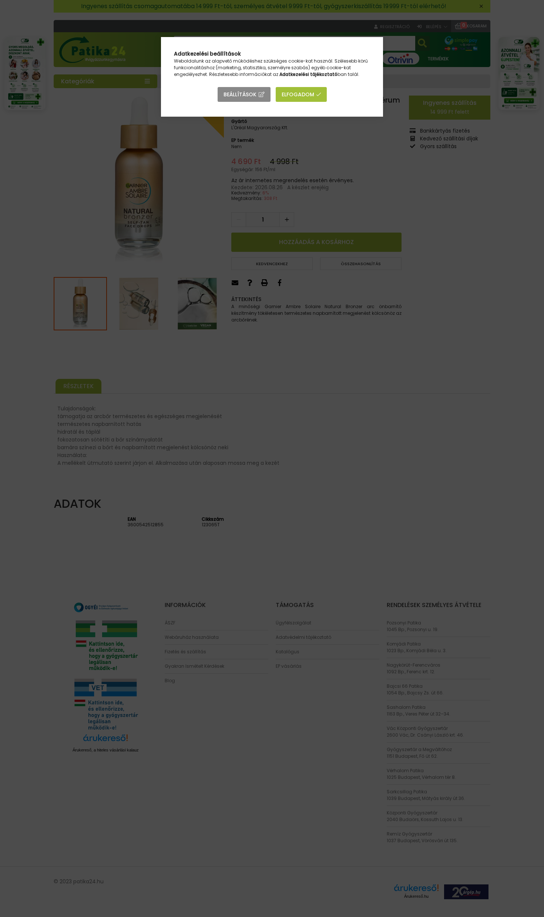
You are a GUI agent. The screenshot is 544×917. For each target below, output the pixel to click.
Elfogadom (298, 94)
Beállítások (240, 94)
